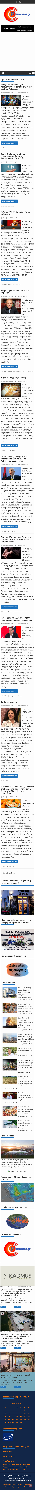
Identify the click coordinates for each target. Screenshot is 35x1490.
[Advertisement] (17, 52)
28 (13, 1422)
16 (21, 1416)
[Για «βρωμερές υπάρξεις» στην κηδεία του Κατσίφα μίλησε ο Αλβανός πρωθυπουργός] (11, 468)
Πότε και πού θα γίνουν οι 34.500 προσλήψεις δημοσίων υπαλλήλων (16, 619)
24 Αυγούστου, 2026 (8, 1287)
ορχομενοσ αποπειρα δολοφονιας (20, 612)
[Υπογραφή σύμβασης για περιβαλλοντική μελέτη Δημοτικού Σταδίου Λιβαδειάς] (11, 96)
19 (5, 1419)
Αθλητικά (5, 148)
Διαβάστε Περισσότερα (9, 143)
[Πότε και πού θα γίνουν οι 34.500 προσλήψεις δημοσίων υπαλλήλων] (11, 627)
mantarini (11, 866)
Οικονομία (11, 206)
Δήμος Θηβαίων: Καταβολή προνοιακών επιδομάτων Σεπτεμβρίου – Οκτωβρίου (13, 156)
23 (21, 1419)
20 (9, 1419)
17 (25, 1416)
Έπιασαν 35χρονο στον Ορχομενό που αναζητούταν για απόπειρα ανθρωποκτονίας (16, 539)
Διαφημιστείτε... (9, 1456)
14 (13, 1416)
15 (17, 1416)
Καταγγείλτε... (8, 1452)
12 (5, 1416)
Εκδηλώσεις (18, 1306)
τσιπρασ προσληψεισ (16, 696)
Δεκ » (10, 1423)
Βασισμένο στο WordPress (12, 1484)
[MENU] (33, 73)
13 (9, 1416)
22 (17, 1419)
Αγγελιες (3, 1306)
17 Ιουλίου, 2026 (6, 1332)
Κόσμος (4, 531)
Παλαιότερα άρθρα (9, 873)
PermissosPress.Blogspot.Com (14, 1469)
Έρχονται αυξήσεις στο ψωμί (14, 377)
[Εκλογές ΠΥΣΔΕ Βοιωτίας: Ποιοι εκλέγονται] (11, 221)
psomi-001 (15, 450)
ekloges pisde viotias (16, 284)
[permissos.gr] (2, 72)
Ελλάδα (4, 696)
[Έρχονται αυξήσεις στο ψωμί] (11, 384)
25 (29, 1419)
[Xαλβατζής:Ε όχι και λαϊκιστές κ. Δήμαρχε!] (11, 300)
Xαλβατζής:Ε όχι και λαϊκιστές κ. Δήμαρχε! (16, 291)
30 (21, 1422)
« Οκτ (5, 1423)
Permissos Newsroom (22, 92)
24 (25, 1419)
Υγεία (3, 866)
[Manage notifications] (30, 1485)
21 (13, 1419)
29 (17, 1422)
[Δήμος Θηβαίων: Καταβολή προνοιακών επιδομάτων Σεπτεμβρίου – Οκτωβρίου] (11, 165)
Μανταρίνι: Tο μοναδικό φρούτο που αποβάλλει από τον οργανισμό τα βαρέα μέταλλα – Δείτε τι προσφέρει (17, 790)
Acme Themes (25, 1487)
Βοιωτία (11, 148)
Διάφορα (5, 781)
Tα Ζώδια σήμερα (9, 702)
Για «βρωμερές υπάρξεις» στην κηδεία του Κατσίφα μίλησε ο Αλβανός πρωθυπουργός (14, 458)
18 (29, 1416)
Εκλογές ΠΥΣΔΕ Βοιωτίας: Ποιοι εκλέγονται (15, 213)
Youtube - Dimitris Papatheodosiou (15, 1467)
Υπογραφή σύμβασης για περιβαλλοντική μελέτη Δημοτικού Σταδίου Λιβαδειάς (16, 87)
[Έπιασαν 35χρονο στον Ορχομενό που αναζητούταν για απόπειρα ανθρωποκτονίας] (11, 549)
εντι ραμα (12, 531)
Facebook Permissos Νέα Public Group (17, 1465)
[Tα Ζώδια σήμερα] (11, 709)
